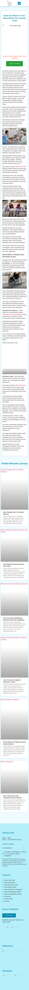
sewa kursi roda (20, 166)
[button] (19, 3)
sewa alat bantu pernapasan (12, 314)
